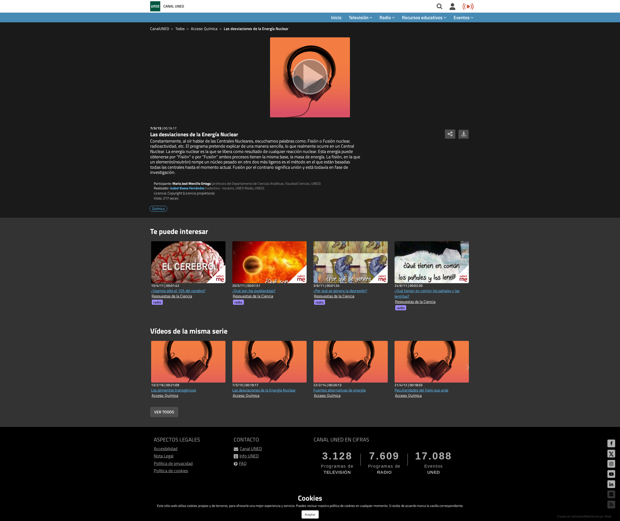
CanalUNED (159, 29)
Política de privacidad (173, 463)
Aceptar (310, 514)
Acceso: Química (204, 29)
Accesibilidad (166, 448)
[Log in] (452, 6)
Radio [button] (386, 17)
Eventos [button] (462, 17)
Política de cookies (171, 470)
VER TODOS (164, 412)
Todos (180, 29)
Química (158, 208)
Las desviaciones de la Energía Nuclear (256, 29)
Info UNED (249, 456)
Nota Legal (163, 456)
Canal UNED (251, 448)
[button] (468, 271)
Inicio (336, 17)
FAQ (243, 463)
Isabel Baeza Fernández (187, 188)
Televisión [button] (359, 17)
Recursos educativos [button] (422, 17)
